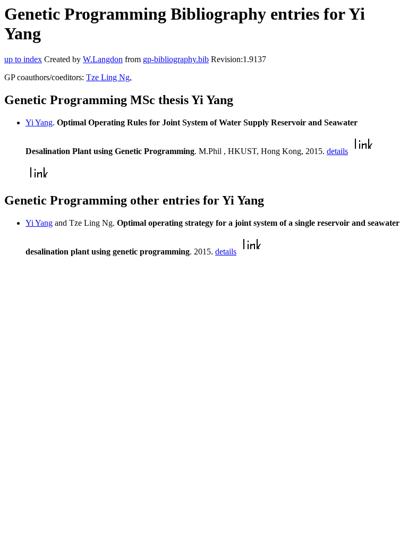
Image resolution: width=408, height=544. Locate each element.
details (337, 151)
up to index (23, 59)
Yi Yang (39, 122)
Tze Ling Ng (108, 77)
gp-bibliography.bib (176, 59)
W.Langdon (103, 59)
